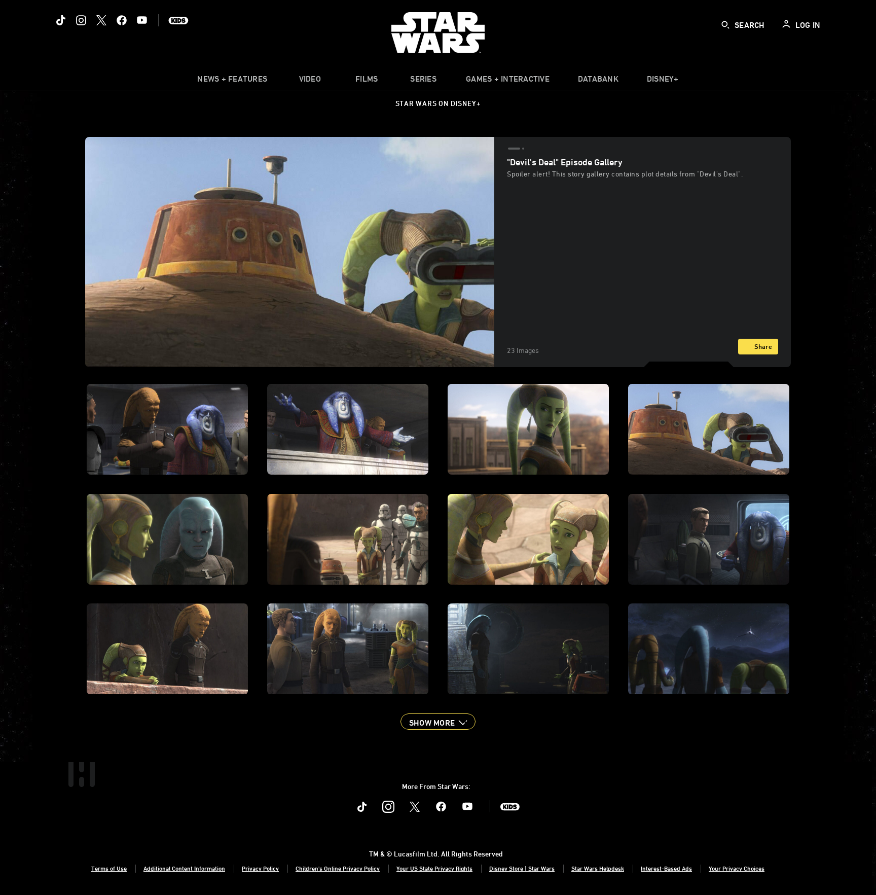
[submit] (725, 25)
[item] (232, 81)
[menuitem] (309, 81)
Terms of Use (109, 868)
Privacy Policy (260, 868)
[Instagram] (81, 20)
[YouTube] (142, 20)
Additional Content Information (184, 868)
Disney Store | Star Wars (522, 868)
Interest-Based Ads (666, 868)
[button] (438, 721)
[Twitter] (101, 20)
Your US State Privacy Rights (434, 868)
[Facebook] (122, 20)
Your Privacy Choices (736, 868)
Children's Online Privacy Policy (338, 868)
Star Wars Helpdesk (597, 868)
